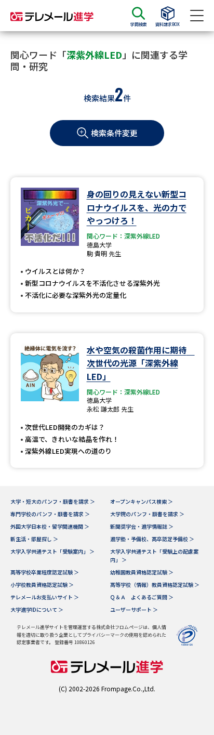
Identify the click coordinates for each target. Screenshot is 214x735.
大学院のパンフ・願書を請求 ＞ (147, 514)
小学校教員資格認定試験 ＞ (42, 584)
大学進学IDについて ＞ (36, 609)
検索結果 (99, 98)
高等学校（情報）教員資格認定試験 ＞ (154, 584)
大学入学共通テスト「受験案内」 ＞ (52, 551)
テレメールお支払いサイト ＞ (44, 597)
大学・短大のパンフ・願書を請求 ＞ (52, 501)
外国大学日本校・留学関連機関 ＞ (49, 526)
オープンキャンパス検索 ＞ (141, 501)
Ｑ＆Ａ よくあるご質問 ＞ (141, 597)
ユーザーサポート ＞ (134, 609)
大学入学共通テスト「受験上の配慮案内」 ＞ (154, 555)
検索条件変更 (114, 132)
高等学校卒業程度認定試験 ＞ (44, 572)
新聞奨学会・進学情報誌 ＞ (141, 526)
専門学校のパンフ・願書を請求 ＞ (50, 514)
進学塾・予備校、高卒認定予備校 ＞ (152, 539)
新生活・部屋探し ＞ (34, 539)
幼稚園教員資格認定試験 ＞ (141, 572)
